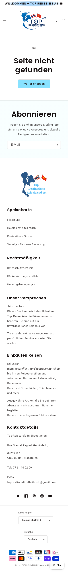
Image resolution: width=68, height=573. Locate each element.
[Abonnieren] (57, 145)
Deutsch (32, 539)
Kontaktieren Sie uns (19, 236)
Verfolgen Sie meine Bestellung (26, 244)
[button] (5, 20)
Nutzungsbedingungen (21, 284)
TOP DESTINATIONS (29, 565)
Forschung (13, 219)
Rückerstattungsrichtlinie (22, 276)
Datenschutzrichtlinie (20, 268)
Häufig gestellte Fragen (21, 227)
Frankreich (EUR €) (32, 520)
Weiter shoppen (34, 83)
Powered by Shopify (45, 565)
